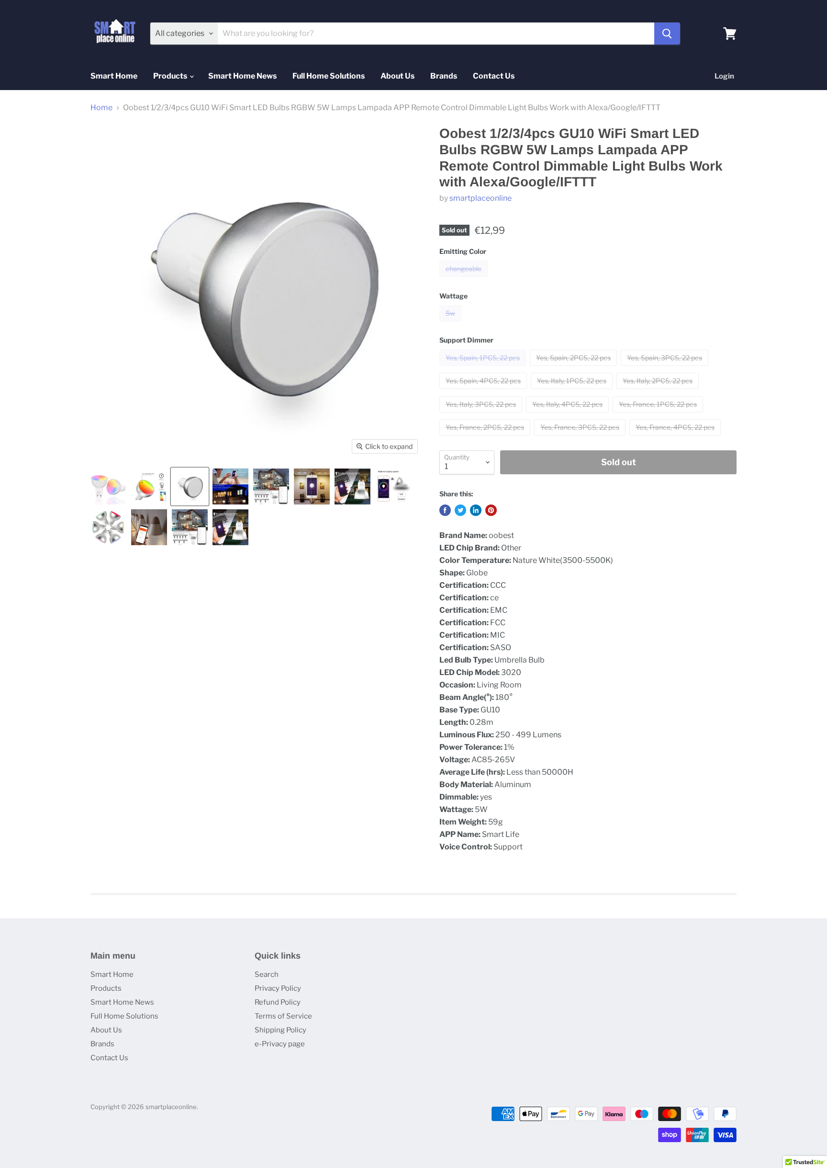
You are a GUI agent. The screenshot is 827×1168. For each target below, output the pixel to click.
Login (724, 76)
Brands (443, 75)
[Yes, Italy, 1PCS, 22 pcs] (573, 391)
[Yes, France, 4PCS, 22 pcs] (676, 437)
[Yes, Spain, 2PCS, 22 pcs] (574, 368)
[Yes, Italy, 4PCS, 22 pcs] (568, 414)
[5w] (451, 323)
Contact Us (493, 75)
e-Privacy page (280, 1044)
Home (101, 107)
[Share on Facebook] (445, 510)
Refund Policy (278, 1002)
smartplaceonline (480, 198)
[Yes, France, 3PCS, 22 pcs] (581, 437)
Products (171, 75)
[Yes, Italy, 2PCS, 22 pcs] (658, 391)
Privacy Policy (278, 988)
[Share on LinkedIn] (475, 510)
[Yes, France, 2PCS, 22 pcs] (486, 437)
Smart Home (113, 75)
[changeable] (464, 279)
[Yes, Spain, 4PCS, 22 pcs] (484, 391)
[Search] (667, 34)
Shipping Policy (280, 1030)
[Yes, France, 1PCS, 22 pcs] (659, 414)
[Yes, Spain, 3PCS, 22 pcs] (666, 368)
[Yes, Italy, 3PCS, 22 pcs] (482, 414)
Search (267, 974)
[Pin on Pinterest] (491, 510)
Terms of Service (283, 1016)
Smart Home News (242, 75)
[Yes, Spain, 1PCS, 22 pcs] (483, 368)
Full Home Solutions (328, 75)
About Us (397, 75)
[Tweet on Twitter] (460, 510)
